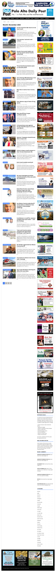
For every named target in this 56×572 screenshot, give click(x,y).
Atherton (38, 495)
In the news (39, 509)
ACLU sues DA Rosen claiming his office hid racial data (26, 270)
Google (38, 505)
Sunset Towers (40, 544)
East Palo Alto (39, 502)
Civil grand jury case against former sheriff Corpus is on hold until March (26, 127)
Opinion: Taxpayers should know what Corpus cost (26, 138)
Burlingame (39, 498)
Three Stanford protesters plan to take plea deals (26, 66)
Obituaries (28, 18)
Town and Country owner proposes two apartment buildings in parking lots (24, 231)
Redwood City (39, 527)
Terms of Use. (27, 568)
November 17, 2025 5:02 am (22, 179)
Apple (38, 493)
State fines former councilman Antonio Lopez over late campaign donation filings (25, 190)
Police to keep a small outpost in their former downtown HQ (26, 151)
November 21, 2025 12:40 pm (22, 104)
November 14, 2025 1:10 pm (22, 209)
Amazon (38, 491)
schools (38, 536)
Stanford (38, 540)
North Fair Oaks (40, 518)
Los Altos (39, 511)
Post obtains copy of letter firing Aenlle (26, 102)
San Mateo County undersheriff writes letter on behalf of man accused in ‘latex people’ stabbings (25, 205)
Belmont (38, 496)
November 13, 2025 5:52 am (22, 234)
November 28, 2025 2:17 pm (22, 30)
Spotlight (22, 18)
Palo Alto (38, 524)
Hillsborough (39, 507)
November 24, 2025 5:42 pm (22, 80)
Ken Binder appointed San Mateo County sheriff (26, 245)
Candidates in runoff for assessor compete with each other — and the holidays (26, 219)
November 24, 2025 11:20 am (22, 92)
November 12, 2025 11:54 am (22, 247)
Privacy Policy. (22, 568)
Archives (47, 18)
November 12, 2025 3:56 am (22, 272)
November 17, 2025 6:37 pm (22, 163)
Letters (17, 18)
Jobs (32, 18)
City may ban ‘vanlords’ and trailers (24, 40)
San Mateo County (40, 533)
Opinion (12, 18)
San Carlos (39, 529)
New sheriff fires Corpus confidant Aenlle (23, 114)
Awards (7, 18)
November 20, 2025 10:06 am (22, 116)
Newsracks (37, 18)
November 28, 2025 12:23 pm (22, 42)
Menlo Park (39, 515)
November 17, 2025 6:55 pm (22, 140)
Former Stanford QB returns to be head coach (26, 28)
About (3, 18)
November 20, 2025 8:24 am (22, 129)
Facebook (39, 504)
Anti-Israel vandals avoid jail (25, 162)
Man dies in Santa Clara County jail (26, 90)
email (40, 436)
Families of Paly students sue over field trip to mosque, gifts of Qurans (45, 470)
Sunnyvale (39, 542)
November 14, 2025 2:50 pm (22, 193)
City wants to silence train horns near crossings (26, 258)
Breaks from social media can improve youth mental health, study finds (25, 53)
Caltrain (38, 500)
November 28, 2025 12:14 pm (22, 55)
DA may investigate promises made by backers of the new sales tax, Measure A (26, 177)
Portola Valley (39, 525)
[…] (33, 35)
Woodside (39, 545)
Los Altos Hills (39, 513)
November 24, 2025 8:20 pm (22, 68)
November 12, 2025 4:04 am (22, 260)
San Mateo (39, 531)
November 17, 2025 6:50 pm (22, 153)
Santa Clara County (40, 534)
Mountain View (39, 516)
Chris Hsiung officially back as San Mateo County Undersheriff (26, 78)
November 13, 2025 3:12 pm (22, 222)
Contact (42, 18)
